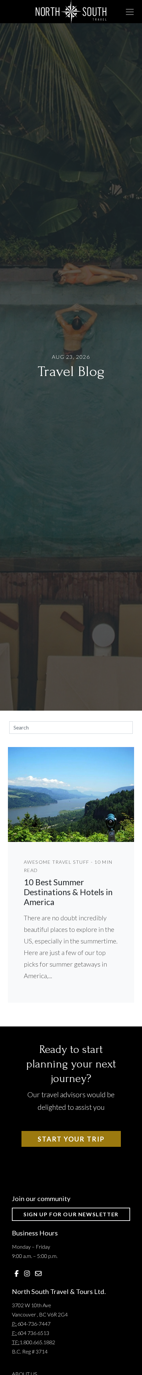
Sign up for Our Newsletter (71, 1214)
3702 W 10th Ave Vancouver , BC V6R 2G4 (40, 1309)
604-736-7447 (34, 1323)
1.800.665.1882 (37, 1342)
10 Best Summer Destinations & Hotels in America (68, 892)
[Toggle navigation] (130, 12)
